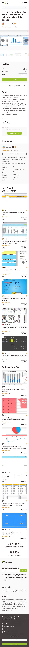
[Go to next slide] (26, 40)
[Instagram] (25, 590)
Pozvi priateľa (11, 606)
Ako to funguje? (19, 604)
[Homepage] (10, 2)
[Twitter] (7, 590)
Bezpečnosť (22, 602)
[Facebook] (3, 590)
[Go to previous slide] (3, 40)
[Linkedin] (16, 590)
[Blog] (21, 590)
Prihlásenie (24, 2)
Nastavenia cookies (21, 599)
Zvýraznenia (5, 608)
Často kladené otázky (8, 604)
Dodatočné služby (7, 610)
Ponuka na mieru (14, 608)
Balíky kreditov (21, 606)
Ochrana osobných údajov (10, 602)
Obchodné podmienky (8, 599)
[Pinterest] (12, 590)
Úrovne (4, 606)
